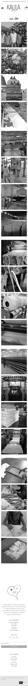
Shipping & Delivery (14, 622)
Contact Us (14, 627)
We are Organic (14, 659)
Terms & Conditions (14, 630)
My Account (14, 625)
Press (14, 661)
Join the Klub (14, 628)
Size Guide (14, 623)
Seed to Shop (14, 662)
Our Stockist (14, 666)
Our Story (14, 656)
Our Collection (14, 658)
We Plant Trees (14, 664)
